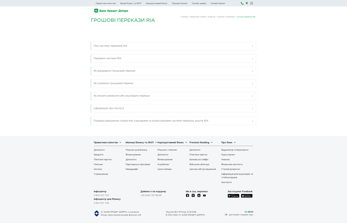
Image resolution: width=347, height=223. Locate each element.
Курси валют (228, 154)
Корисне (211, 17)
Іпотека (98, 169)
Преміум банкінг (180, 3)
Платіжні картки (103, 159)
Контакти (226, 182)
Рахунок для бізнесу (136, 149)
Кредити (98, 154)
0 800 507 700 (101, 195)
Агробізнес (163, 164)
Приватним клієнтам (106, 3)
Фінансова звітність (232, 164)
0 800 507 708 (101, 203)
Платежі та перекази (226, 17)
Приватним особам (198, 17)
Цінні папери (165, 169)
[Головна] (111, 11)
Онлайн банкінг (218, 3)
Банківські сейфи (198, 159)
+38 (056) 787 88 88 (151, 195)
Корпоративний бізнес (157, 3)
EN (251, 211)
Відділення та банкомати (234, 149)
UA (246, 211)
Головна (184, 17)
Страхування (101, 174)
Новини (225, 159)
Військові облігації (199, 164)
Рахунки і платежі (167, 149)
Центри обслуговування (202, 169)
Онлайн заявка (199, 3)
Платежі (98, 164)
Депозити (99, 149)
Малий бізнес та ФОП (130, 3)
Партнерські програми (138, 164)
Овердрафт (132, 169)
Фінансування (133, 154)
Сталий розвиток (230, 169)
